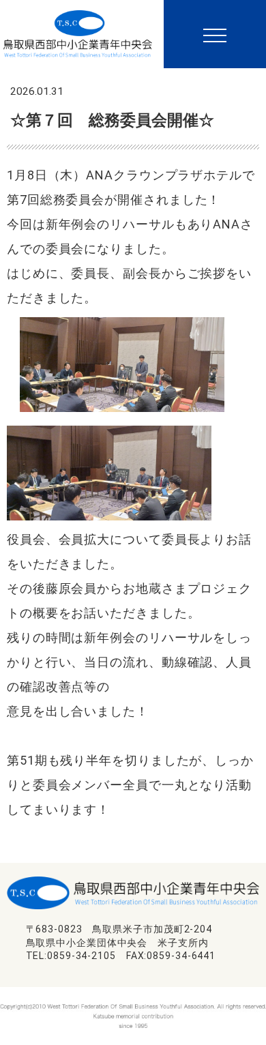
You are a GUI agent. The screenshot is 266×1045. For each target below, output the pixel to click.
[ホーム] (77, 27)
